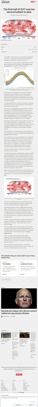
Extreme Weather (4, 388)
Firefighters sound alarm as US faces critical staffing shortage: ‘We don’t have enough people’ (24, 341)
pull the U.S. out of (9, 154)
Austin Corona (33, 340)
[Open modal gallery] (19, 78)
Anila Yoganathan (15, 339)
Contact (13, 385)
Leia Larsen (3, 343)
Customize (18, 404)
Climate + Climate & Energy (32, 49)
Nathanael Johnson (6, 316)
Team (13, 384)
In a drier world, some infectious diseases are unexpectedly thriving (33, 346)
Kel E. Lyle (32, 357)
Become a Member (26, 385)
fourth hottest (12, 115)
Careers (13, 387)
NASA (27, 90)
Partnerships (14, 388)
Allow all (30, 404)
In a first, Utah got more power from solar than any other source (5, 340)
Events (24, 384)
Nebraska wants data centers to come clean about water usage (15, 335)
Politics (2, 384)
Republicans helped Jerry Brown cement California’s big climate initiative (19, 312)
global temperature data (18, 108)
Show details (32, 401)
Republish (25, 388)
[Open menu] (36, 1)
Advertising (25, 387)
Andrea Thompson (4, 44)
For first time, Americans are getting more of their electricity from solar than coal (15, 354)
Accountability (3, 387)
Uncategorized (12, 316)
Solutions (2, 385)
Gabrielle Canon (22, 345)
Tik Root (13, 358)
